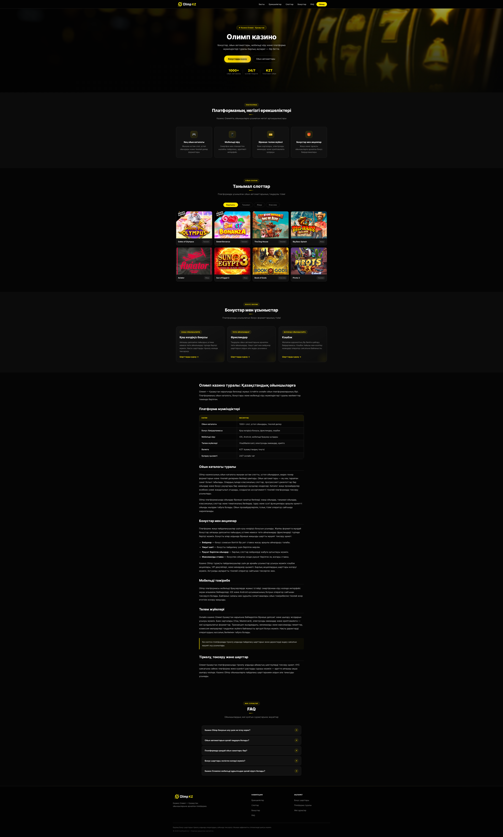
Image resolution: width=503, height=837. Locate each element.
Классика (273, 205)
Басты (262, 4)
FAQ (312, 4)
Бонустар (302, 4)
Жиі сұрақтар (300, 810)
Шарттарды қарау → (189, 357)
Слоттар (289, 4)
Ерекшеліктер (275, 4)
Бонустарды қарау (237, 59)
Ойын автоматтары (265, 59)
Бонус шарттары (301, 800)
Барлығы (230, 205)
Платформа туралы (303, 805)
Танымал (246, 205)
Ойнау (322, 4)
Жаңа (259, 205)
